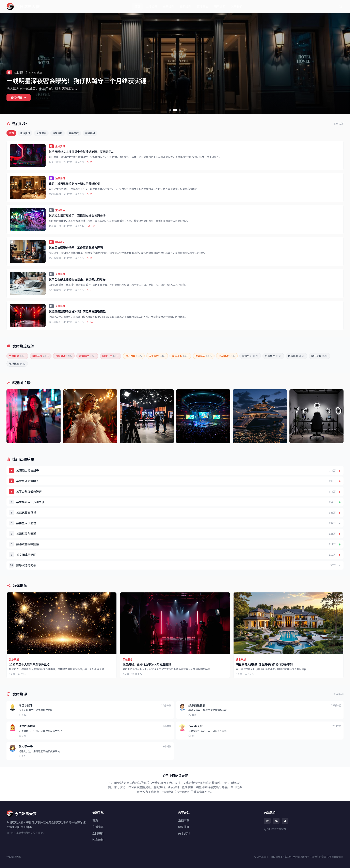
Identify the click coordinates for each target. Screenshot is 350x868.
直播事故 (202, 6)
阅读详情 (16, 98)
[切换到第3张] (180, 110)
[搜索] (340, 6)
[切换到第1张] (170, 110)
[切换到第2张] (175, 110)
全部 (11, 133)
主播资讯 (151, 6)
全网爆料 (168, 6)
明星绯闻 (219, 6)
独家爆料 (185, 6)
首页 (137, 6)
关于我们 (236, 6)
